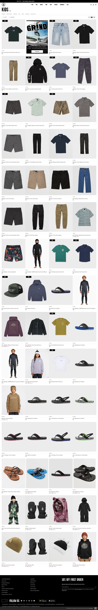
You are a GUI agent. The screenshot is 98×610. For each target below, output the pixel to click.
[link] (21, 600)
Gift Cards (32, 582)
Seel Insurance (5, 590)
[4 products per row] (91, 17)
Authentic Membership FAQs (7, 588)
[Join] (94, 587)
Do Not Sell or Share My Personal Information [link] (35, 604)
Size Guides (32, 584)
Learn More (91, 608)
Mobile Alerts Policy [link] (21, 604)
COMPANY (32, 579)
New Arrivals (9, 13)
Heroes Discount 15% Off (7, 594)
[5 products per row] (94, 17)
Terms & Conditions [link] (13, 604)
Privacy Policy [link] (5, 604)
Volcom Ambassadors (34, 590)
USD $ (4, 600)
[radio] (3, 49)
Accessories (33, 13)
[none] (13, 49)
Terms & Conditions (78, 589)
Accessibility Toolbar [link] (60, 604)
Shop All (3, 13)
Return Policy (4, 584)
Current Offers (5, 592)
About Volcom (33, 580)
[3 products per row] (89, 17)
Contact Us (4, 580)
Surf (19, 13)
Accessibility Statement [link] (50, 604)
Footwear (27, 13)
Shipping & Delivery (6, 582)
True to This (32, 586)
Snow (23, 13)
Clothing (15, 13)
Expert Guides (33, 588)
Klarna (3, 586)
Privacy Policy (64, 590)
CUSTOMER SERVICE (6, 579)
